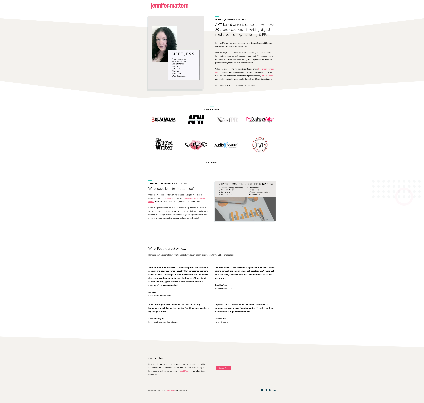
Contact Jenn (223, 368)
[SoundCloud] (274, 390)
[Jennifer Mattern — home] (169, 6)
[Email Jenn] (262, 390)
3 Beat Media (267, 76)
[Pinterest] (270, 390)
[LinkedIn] (266, 390)
